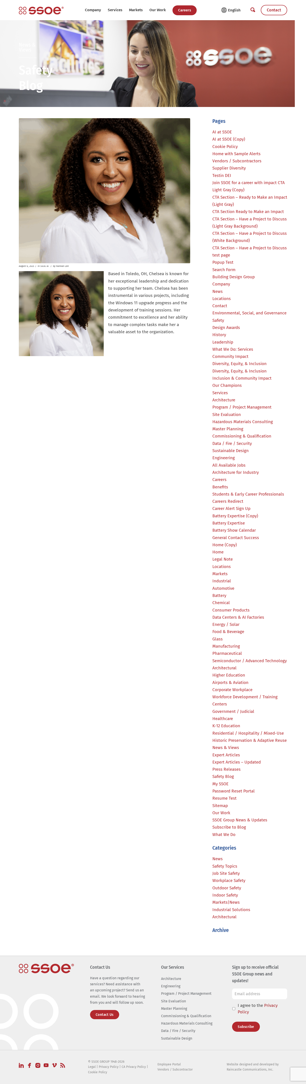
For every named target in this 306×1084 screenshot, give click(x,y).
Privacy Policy (109, 1067)
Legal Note (222, 559)
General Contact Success (235, 537)
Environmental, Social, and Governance (249, 313)
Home (218, 552)
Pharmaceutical (227, 653)
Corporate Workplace (232, 689)
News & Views (225, 747)
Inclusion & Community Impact (242, 378)
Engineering (223, 457)
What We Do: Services (232, 349)
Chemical (221, 602)
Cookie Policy (225, 146)
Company (93, 10)
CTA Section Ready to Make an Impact (248, 211)
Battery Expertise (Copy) (235, 515)
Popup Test (222, 262)
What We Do (223, 834)
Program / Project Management (242, 407)
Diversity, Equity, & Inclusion (239, 363)
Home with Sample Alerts (236, 153)
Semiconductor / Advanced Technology (249, 660)
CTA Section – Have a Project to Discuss (249, 247)
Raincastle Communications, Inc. (250, 1069)
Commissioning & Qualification (241, 436)
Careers (184, 10)
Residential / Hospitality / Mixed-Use (248, 733)
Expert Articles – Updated (236, 762)
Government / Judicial (233, 711)
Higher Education (228, 675)
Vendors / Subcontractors (236, 160)
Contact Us (105, 1014)
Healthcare (222, 718)
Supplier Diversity (229, 168)
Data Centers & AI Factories (238, 617)
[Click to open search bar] (252, 10)
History (219, 334)
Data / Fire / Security (232, 443)
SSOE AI (44, 266)
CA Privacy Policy (134, 1067)
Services (115, 10)
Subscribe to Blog (229, 827)
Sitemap (220, 805)
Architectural (224, 667)
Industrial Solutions (231, 909)
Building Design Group (233, 276)
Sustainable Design (230, 450)
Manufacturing (226, 646)
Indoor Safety (225, 895)
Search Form (223, 269)
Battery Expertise (228, 523)
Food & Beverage (228, 631)
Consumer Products (231, 610)
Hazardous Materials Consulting (242, 421)
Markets (220, 573)
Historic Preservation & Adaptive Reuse (249, 740)
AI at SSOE (222, 132)
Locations (221, 298)
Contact (274, 10)
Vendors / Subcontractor (175, 1069)
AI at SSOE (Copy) (228, 139)
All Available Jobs (229, 465)
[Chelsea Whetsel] (104, 190)
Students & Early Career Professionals (248, 494)
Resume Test (224, 798)
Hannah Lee (62, 266)
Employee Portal (169, 1064)
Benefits (220, 487)
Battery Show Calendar (234, 530)
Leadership (222, 342)
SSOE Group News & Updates (239, 820)
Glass (217, 639)
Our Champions (227, 385)
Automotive (223, 588)
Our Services (172, 967)
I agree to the (258, 1008)
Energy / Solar (225, 624)
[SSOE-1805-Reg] (41, 10)
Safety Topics (224, 866)
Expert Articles (226, 754)
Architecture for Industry (235, 472)
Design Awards (226, 327)
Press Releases (226, 769)
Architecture (223, 400)
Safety (218, 320)
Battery (219, 595)
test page (221, 255)
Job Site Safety (226, 873)
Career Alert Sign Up (231, 508)
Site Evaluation (226, 414)
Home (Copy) (224, 544)
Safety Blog (223, 776)
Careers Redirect (227, 501)
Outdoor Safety (226, 887)
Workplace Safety (228, 880)
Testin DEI (221, 175)
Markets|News (226, 902)
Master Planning (227, 428)
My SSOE (220, 783)
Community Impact (230, 356)
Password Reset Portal (233, 791)
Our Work (157, 10)
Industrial (221, 580)
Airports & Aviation (230, 682)
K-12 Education (226, 725)
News (217, 291)
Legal (92, 1067)
